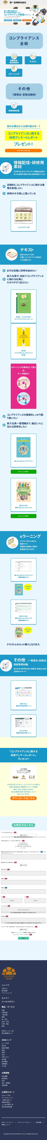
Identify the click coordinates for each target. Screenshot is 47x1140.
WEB (3, 1052)
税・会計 (4, 1019)
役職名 (4, 887)
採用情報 (4, 1085)
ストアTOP (5, 1043)
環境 (3, 1017)
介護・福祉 (5, 1024)
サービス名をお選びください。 (8, 832)
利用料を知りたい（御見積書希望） (24, 846)
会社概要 (4, 1076)
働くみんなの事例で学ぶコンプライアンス (23, 507)
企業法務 (4, 1012)
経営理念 (4, 1078)
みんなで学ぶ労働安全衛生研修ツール (23, 732)
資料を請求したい (24, 843)
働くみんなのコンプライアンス (24, 461)
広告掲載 (38, 1122)
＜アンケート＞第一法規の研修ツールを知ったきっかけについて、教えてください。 (19, 926)
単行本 (4, 1045)
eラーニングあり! (23, 472)
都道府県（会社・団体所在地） (8, 862)
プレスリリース (7, 993)
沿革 (3, 1081)
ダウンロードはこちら (23, 150)
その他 (24, 848)
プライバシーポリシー (18, 932)
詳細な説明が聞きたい (24, 844)
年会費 (4, 1059)
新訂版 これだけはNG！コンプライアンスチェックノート (23, 318)
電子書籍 (4, 1061)
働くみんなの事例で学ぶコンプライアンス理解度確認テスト (23, 618)
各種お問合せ (6, 1102)
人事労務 (4, 1015)
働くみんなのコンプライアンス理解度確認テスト (24, 576)
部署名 (4, 878)
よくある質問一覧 (7, 1104)
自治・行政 (5, 1021)
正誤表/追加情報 (7, 1107)
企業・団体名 (5, 869)
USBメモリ (5, 1057)
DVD (3, 1055)
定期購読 (4, 1064)
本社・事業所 (6, 1083)
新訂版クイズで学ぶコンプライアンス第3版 (24, 353)
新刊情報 (4, 991)
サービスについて (7, 1098)
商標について (6, 1125)
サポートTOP (6, 1095)
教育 (3, 1026)
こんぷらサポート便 (23, 227)
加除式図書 (5, 1048)
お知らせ (4, 988)
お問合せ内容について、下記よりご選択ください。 (12, 840)
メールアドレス (5, 906)
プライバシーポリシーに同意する (23, 934)
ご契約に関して (7, 1100)
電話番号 (4, 916)
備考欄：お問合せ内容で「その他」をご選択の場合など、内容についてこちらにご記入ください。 (23, 852)
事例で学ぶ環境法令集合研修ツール (23, 705)
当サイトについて (7, 1122)
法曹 (3, 1010)
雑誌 (3, 1050)
